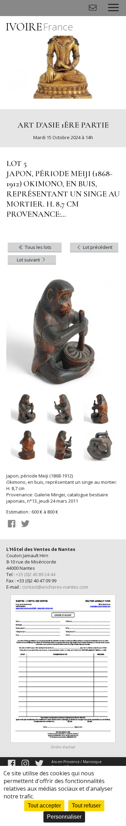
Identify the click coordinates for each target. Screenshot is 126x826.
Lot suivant (29, 260)
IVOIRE (39, 27)
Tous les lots (37, 247)
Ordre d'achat (63, 747)
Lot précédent (97, 247)
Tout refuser (86, 806)
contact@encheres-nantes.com (55, 587)
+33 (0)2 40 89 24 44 (35, 574)
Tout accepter (44, 806)
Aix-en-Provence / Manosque (76, 761)
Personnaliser (64, 817)
